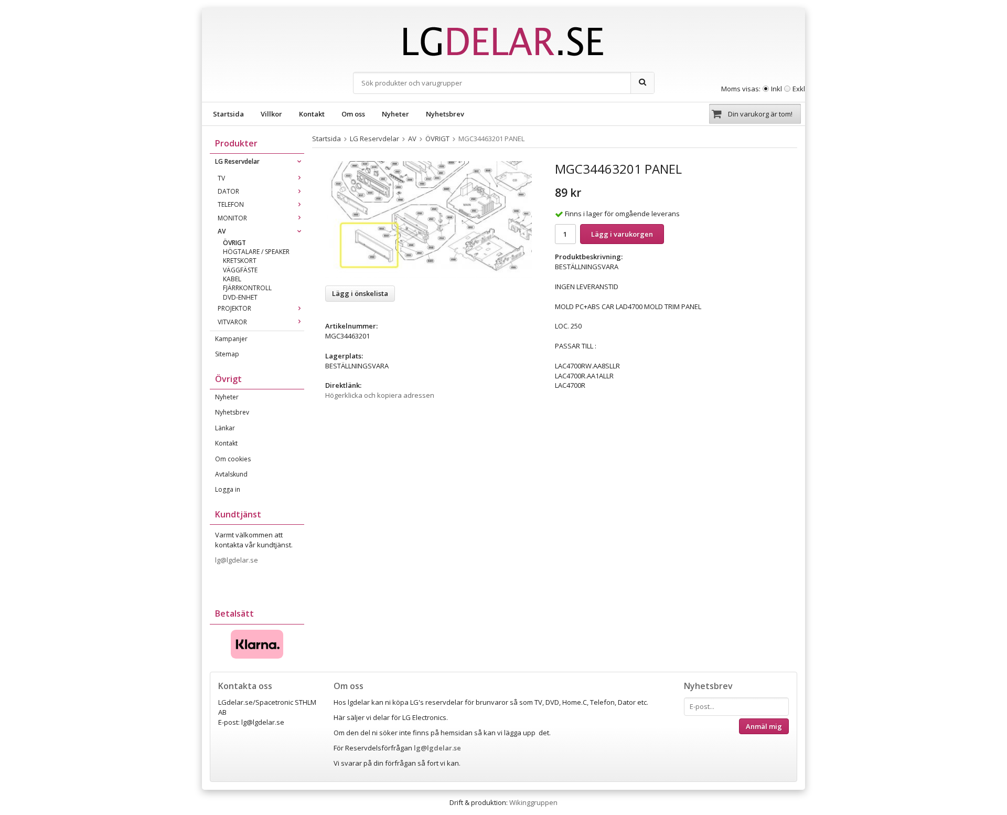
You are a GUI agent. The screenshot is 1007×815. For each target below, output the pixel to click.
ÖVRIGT (234, 242)
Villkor (271, 114)
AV (222, 231)
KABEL (232, 278)
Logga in (227, 489)
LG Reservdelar (237, 161)
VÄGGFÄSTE (240, 270)
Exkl (798, 88)
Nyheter (395, 114)
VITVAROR (232, 321)
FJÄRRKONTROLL (247, 287)
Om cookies (233, 458)
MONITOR (232, 218)
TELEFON (231, 204)
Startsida (228, 114)
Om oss (353, 114)
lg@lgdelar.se (237, 560)
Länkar (225, 428)
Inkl (776, 88)
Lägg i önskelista (360, 293)
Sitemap (227, 354)
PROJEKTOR (234, 308)
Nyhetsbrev (445, 114)
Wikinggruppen (533, 802)
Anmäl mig (764, 726)
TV (221, 178)
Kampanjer (231, 338)
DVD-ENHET (240, 297)
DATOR (228, 191)
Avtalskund (231, 474)
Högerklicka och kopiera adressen (379, 395)
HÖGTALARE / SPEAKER (256, 251)
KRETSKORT (239, 260)
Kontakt (312, 114)
